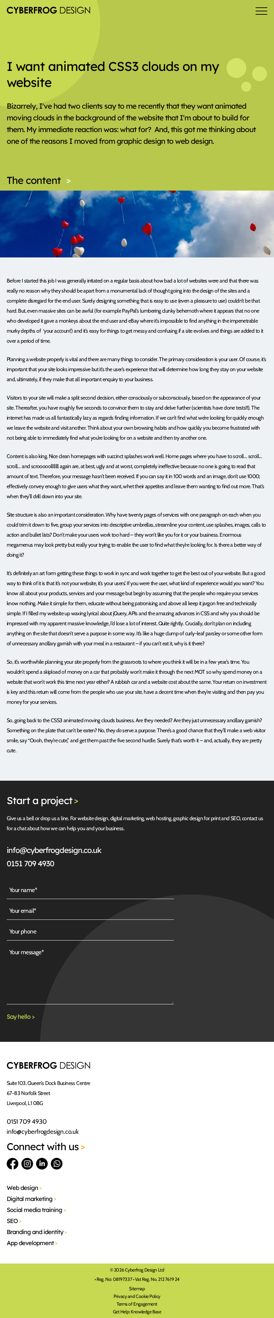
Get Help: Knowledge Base (137, 1312)
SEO (14, 1221)
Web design (24, 1188)
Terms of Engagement (137, 1304)
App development (32, 1243)
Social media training (36, 1210)
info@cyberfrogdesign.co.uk (54, 850)
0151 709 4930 (30, 863)
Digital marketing (31, 1199)
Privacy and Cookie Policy (137, 1296)
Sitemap (137, 1289)
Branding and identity (37, 1232)
